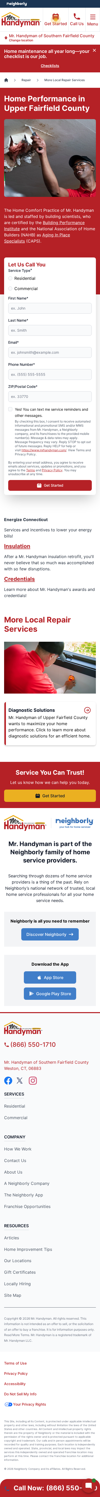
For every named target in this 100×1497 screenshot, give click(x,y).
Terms (30, 470)
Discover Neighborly (46, 934)
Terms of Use (15, 1363)
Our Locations (17, 1260)
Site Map (12, 1295)
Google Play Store (53, 993)
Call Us (77, 23)
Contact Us (15, 1160)
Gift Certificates (20, 1272)
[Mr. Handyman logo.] (25, 823)
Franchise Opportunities (27, 1206)
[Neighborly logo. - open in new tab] (16, 4)
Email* (13, 342)
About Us (13, 1172)
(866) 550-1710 (33, 1044)
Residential (24, 278)
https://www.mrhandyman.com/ (44, 450)
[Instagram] (33, 1081)
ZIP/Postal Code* (22, 386)
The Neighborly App (23, 1194)
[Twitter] (20, 1081)
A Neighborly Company (26, 1183)
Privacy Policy (52, 470)
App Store (53, 977)
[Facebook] (8, 1081)
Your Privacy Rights (29, 1404)
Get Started (55, 23)
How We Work (18, 1148)
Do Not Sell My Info (20, 1394)
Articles (11, 1237)
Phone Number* (21, 364)
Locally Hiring (17, 1283)
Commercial (26, 288)
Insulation (17, 546)
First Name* (18, 298)
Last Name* (18, 320)
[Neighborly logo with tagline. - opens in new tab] (76, 823)
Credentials (19, 579)
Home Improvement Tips (28, 1249)
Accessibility (15, 1383)
